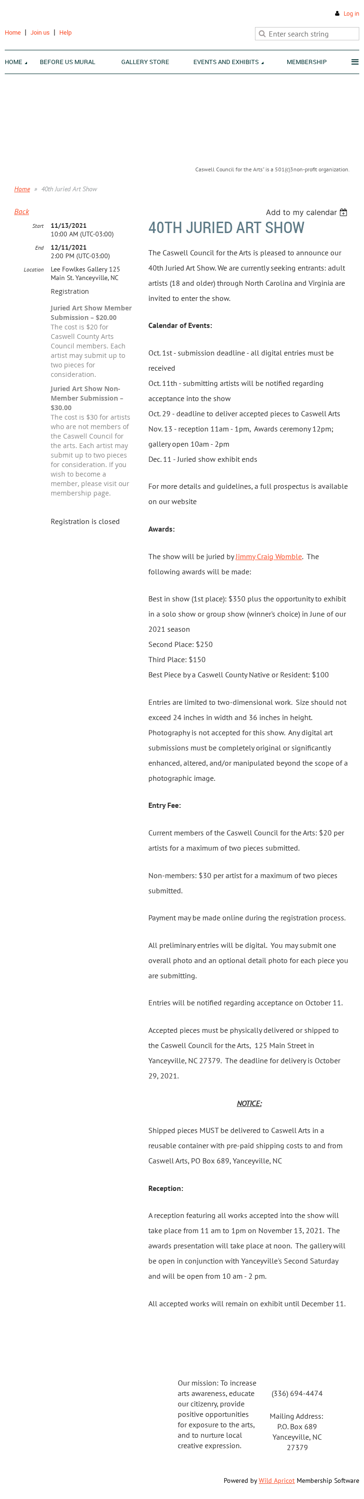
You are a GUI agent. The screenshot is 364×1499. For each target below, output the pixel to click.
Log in (351, 13)
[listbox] (308, 212)
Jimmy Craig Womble (269, 556)
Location (34, 269)
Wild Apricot (277, 1480)
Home (13, 32)
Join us (40, 32)
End (39, 247)
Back (21, 211)
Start (38, 225)
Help (65, 32)
